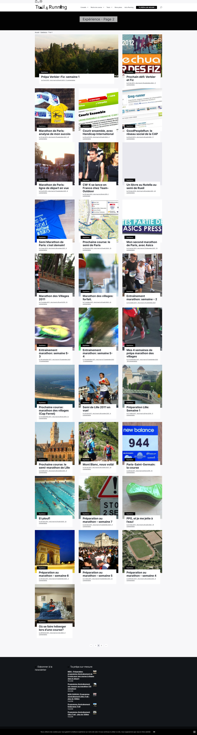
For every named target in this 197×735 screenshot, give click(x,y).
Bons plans (118, 7)
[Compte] (41, 2)
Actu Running (129, 7)
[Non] (194, 732)
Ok (154, 732)
